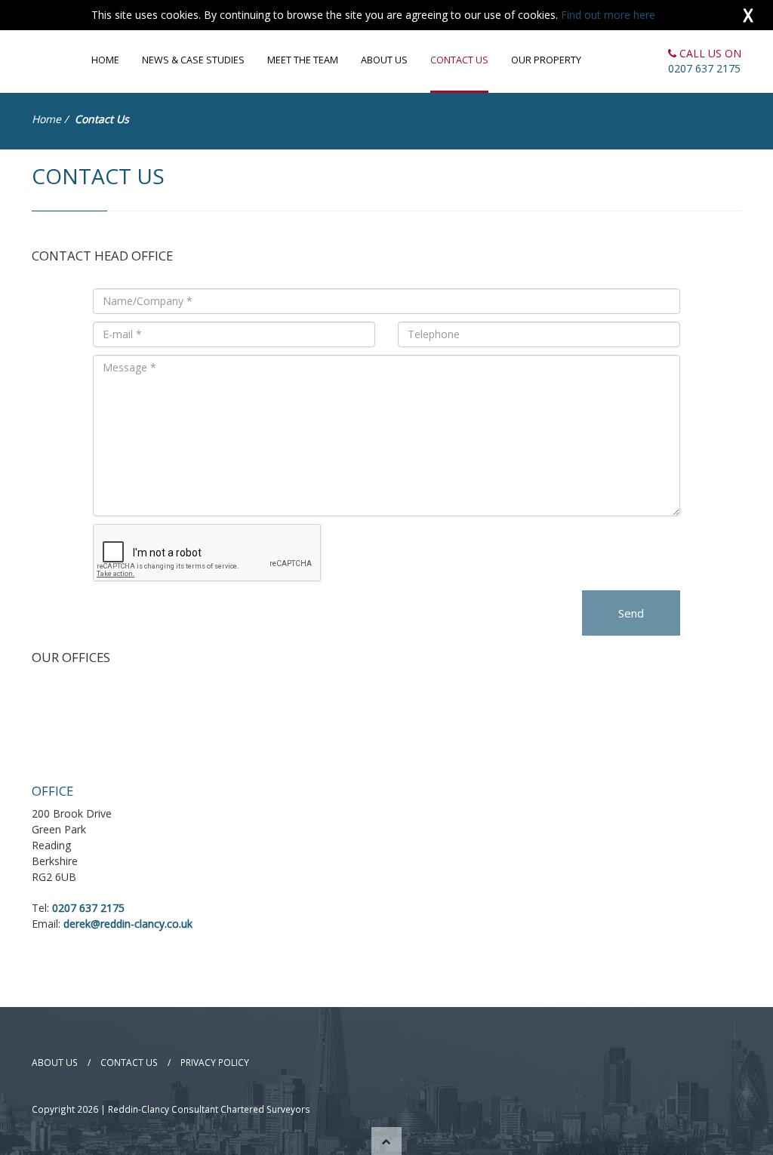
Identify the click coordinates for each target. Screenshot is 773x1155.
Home (105, 60)
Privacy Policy (214, 1062)
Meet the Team (302, 60)
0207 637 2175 (704, 68)
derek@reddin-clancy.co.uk (127, 923)
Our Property (546, 60)
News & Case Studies (193, 60)
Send (631, 613)
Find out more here (608, 15)
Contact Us (459, 60)
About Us (384, 60)
